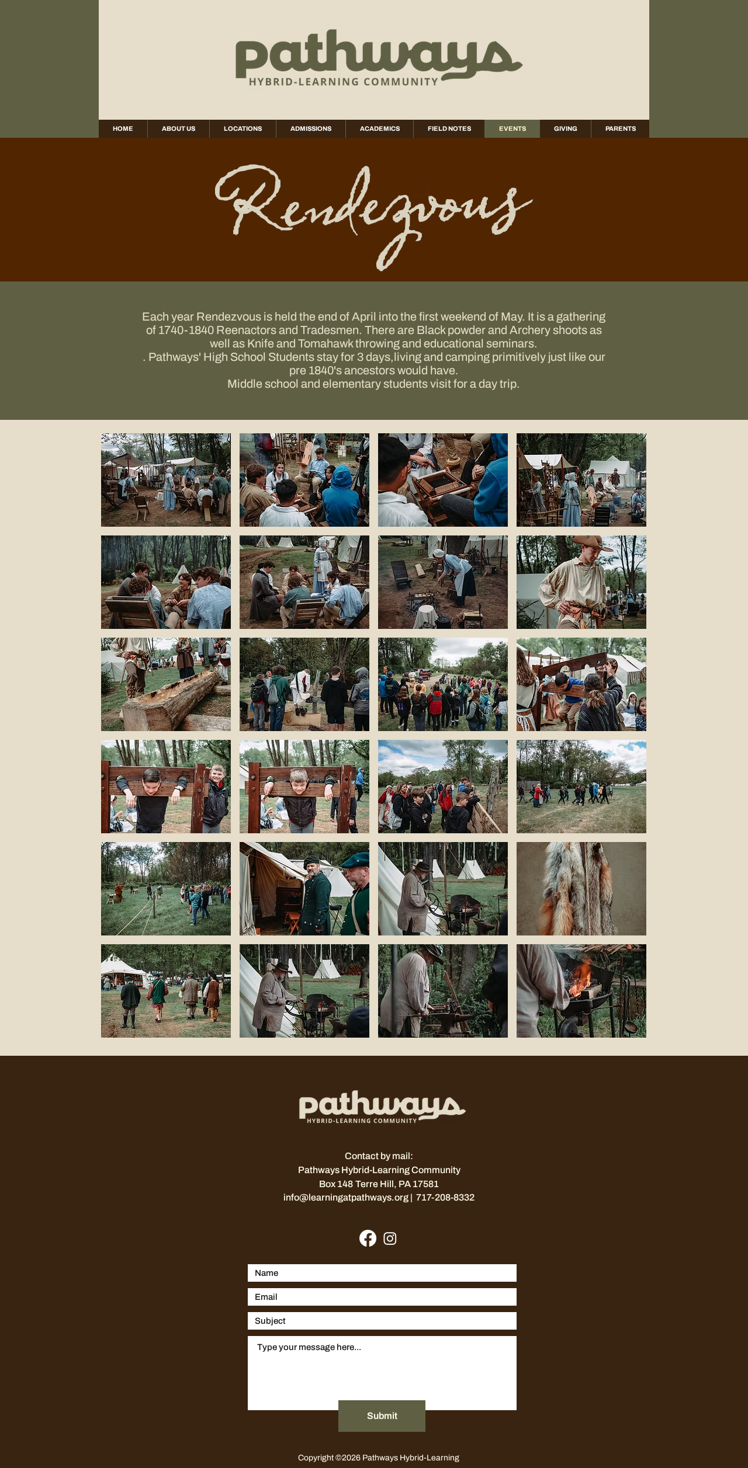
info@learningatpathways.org (346, 1197)
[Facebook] (367, 1238)
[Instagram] (390, 1238)
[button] (166, 480)
